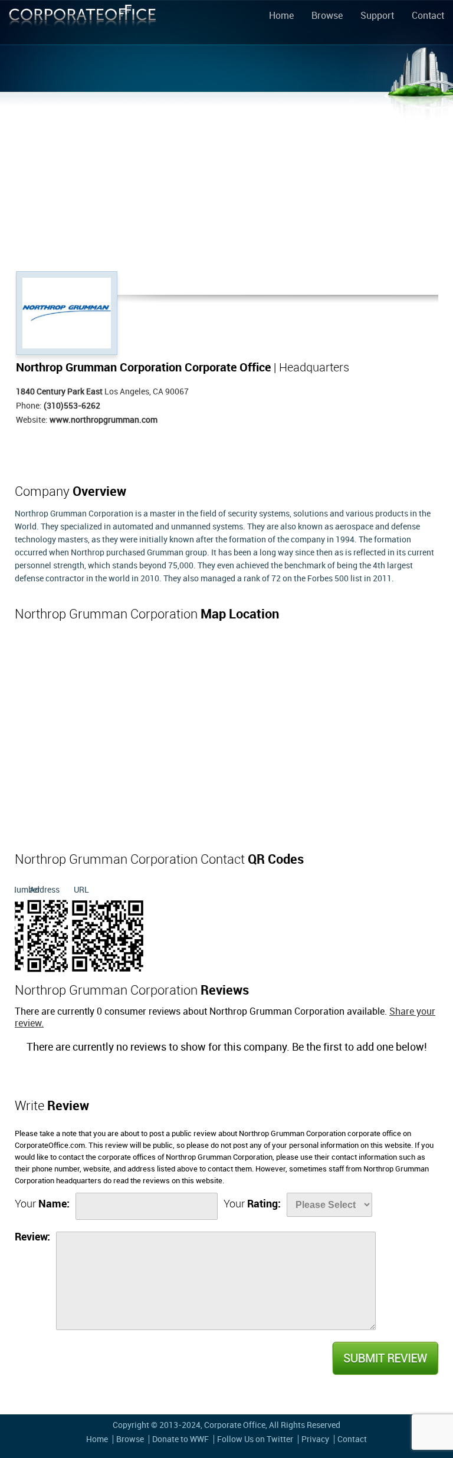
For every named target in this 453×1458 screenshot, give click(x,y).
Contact (428, 16)
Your (42, 1204)
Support (377, 16)
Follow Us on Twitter (255, 1439)
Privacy (315, 1439)
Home (281, 16)
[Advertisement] (226, 182)
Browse (327, 16)
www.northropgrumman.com (103, 420)
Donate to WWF (180, 1439)
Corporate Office (82, 24)
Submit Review (384, 1358)
